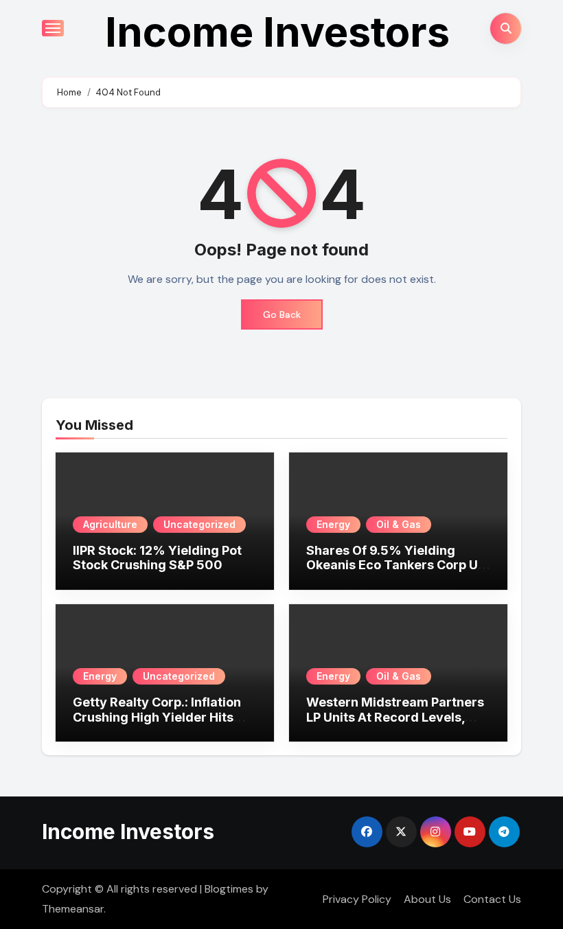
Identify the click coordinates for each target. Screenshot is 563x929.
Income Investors (277, 31)
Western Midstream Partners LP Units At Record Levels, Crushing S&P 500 (395, 717)
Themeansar (73, 909)
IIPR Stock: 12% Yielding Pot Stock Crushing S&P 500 (157, 558)
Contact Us (492, 899)
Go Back (282, 314)
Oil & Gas (398, 524)
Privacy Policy (357, 899)
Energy (333, 524)
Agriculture (110, 524)
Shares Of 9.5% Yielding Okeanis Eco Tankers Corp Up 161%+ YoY (395, 565)
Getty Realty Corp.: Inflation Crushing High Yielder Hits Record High (157, 717)
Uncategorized (199, 524)
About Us (427, 899)
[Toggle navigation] (53, 28)
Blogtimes (229, 889)
